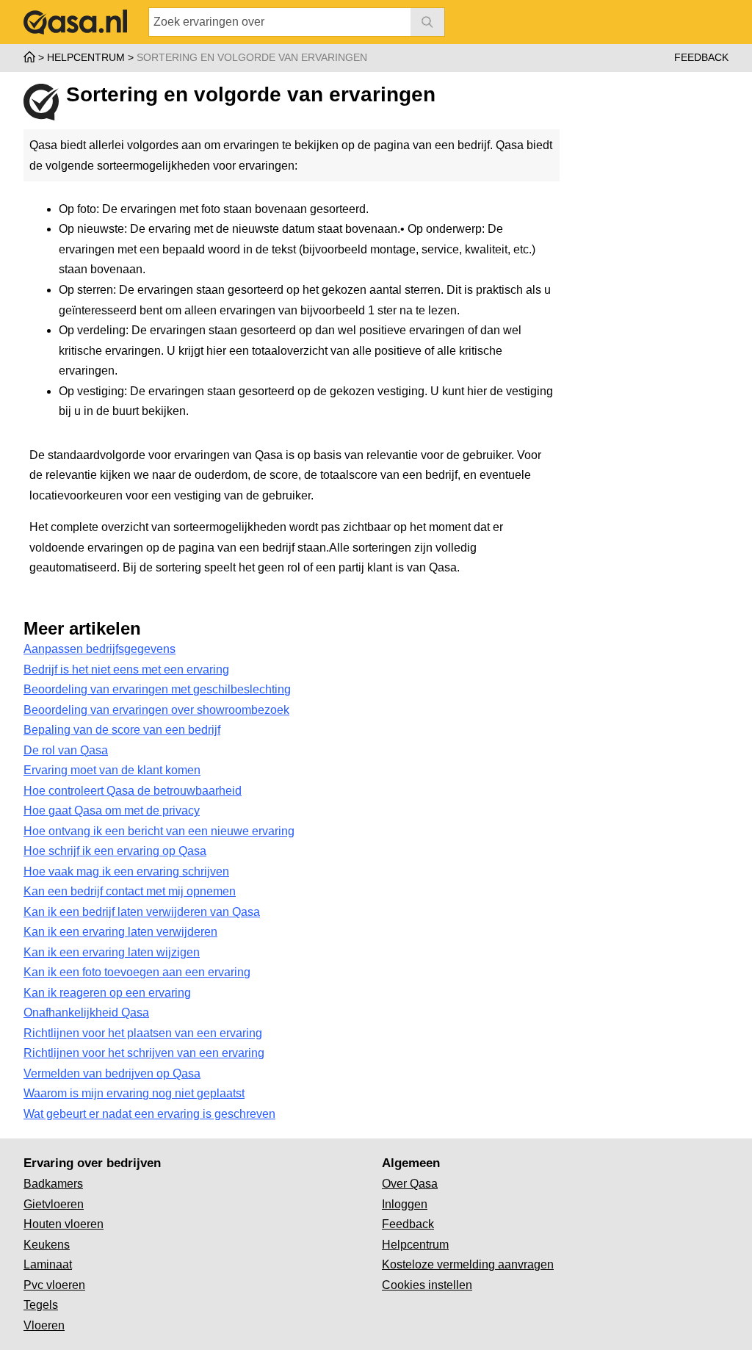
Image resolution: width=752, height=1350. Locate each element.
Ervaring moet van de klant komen (112, 770)
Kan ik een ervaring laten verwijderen (120, 931)
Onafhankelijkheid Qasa (86, 1012)
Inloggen (404, 1204)
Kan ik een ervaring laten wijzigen (112, 952)
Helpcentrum (415, 1244)
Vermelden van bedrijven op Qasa (112, 1073)
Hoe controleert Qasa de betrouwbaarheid (133, 790)
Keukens (47, 1244)
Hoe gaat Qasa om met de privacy (112, 810)
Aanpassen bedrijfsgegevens (100, 649)
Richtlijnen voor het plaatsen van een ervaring (143, 1033)
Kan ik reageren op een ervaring (107, 992)
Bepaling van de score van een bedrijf (122, 729)
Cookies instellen (427, 1285)
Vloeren (44, 1325)
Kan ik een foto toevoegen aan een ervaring (137, 972)
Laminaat (48, 1264)
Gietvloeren (54, 1204)
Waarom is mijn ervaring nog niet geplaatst (134, 1093)
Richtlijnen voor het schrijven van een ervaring (144, 1053)
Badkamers (53, 1183)
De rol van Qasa (66, 750)
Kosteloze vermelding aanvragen (468, 1264)
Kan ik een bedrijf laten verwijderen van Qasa (142, 912)
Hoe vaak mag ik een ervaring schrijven (126, 871)
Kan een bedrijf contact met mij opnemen (130, 891)
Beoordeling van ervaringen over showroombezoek (156, 710)
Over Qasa (410, 1183)
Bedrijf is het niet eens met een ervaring (126, 669)
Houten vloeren (64, 1224)
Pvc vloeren (54, 1285)
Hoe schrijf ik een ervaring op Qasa (115, 851)
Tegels (41, 1305)
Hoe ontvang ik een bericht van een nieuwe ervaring (159, 831)
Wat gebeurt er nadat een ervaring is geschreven (149, 1114)
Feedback (701, 57)
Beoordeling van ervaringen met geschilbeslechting (157, 689)
